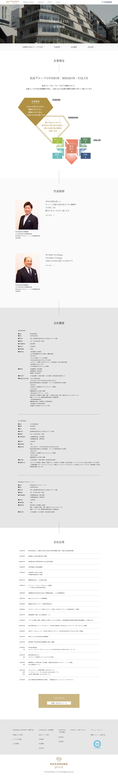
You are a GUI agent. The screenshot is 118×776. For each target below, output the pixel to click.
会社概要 (74, 47)
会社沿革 (91, 47)
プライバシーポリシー (97, 730)
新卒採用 (61, 737)
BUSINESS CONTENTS (28, 2)
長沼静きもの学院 (18, 735)
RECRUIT (50, 2)
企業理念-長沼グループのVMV (32, 47)
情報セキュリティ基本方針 (98, 735)
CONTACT (58, 2)
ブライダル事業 (17, 739)
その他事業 (16, 743)
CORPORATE (41, 2)
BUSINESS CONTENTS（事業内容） (23, 730)
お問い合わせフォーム (59, 703)
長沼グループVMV (44, 735)
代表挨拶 (57, 47)
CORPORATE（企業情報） (46, 730)
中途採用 (61, 741)
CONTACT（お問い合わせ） (78, 730)
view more (48, 215)
